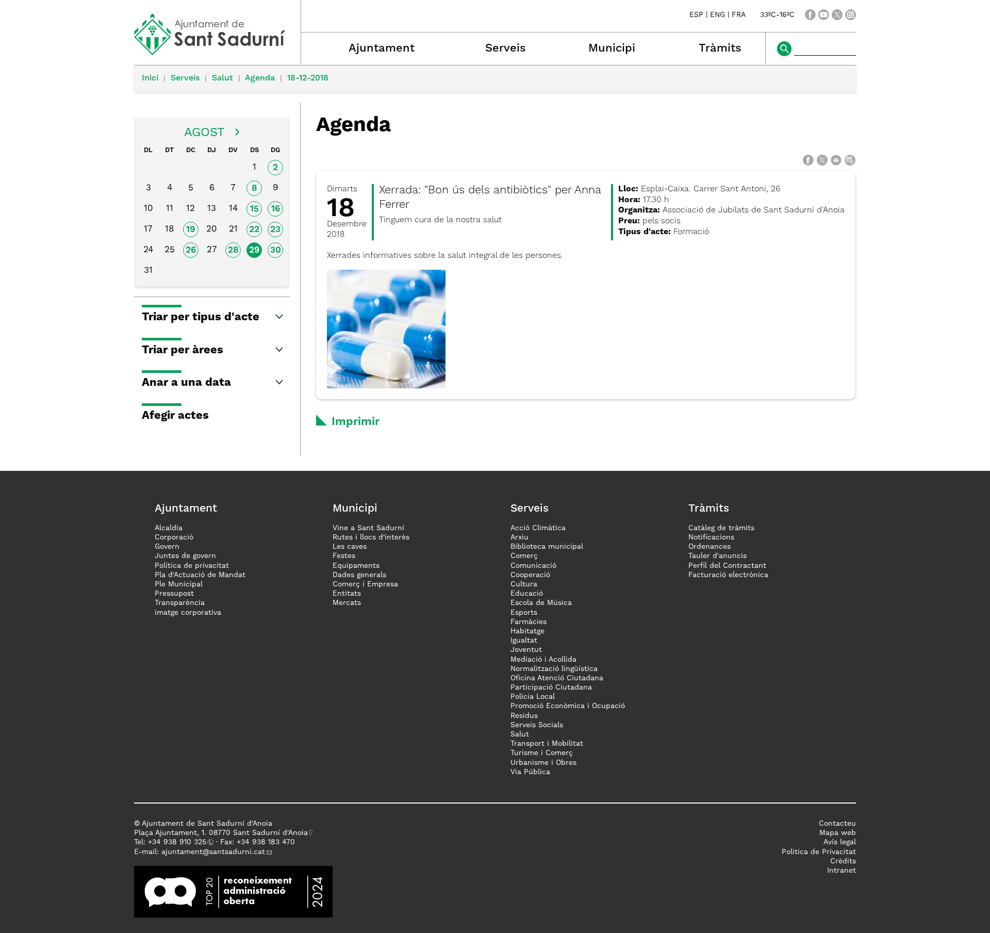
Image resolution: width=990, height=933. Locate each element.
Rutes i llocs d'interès (371, 537)
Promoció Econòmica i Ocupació (567, 706)
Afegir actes (175, 415)
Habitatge (527, 631)
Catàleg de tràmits (721, 528)
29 (254, 250)
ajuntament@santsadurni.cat (213, 852)
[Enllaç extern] (233, 891)
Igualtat (523, 640)
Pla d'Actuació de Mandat (200, 575)
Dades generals (359, 575)
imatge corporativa (188, 612)
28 (233, 250)
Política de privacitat (192, 565)
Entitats (347, 593)
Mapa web (837, 833)
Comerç (524, 556)
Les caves (350, 546)
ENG (717, 15)
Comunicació (533, 565)
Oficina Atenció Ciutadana (556, 678)
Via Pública (530, 772)
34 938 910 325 (179, 842)
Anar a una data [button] (186, 382)
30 (275, 250)
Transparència (180, 603)
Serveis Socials (536, 725)
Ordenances (709, 546)
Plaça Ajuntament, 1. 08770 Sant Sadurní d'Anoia (221, 833)
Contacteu (837, 823)
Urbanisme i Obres (543, 762)
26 (191, 250)
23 (275, 229)
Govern (167, 546)
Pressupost (174, 593)
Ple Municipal (179, 584)
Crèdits (843, 861)
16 (275, 209)
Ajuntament (382, 48)
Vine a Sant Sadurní (368, 528)
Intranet (841, 870)
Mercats (347, 603)
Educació (526, 593)
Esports (523, 612)
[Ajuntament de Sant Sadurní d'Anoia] (217, 51)
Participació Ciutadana (551, 687)
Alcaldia (169, 528)
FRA (739, 15)
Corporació (174, 537)
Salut (222, 78)
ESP (696, 15)
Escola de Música (541, 603)
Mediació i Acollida (543, 659)
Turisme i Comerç (541, 753)
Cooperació (530, 575)
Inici (150, 78)
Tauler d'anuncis (717, 556)
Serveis (505, 48)
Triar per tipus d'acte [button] (200, 317)
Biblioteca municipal (546, 546)
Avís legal (839, 842)
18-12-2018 (307, 78)
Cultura (523, 584)
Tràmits (720, 48)
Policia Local (532, 696)
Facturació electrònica (728, 575)
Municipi (611, 48)
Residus (524, 715)
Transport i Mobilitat (546, 743)
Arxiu (519, 537)
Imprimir (356, 422)
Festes (344, 556)
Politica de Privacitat (819, 852)
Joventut (526, 649)
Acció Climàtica (538, 528)
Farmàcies (528, 622)
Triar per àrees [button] (182, 350)
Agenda (260, 78)
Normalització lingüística (554, 669)
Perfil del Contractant (727, 565)
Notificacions (711, 537)
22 (254, 229)
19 (190, 229)
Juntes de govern (185, 556)
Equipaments (356, 565)
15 (254, 209)
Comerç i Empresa (365, 584)
